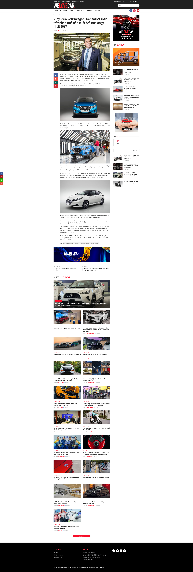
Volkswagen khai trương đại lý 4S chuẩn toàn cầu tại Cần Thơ (95, 355)
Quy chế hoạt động (66, 1)
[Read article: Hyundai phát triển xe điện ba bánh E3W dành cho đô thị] (126, 57)
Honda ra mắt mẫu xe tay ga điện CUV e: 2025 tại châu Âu (131, 182)
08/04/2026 (67, 431)
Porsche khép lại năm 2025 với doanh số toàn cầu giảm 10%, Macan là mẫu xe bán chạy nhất (66, 552)
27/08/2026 (117, 64)
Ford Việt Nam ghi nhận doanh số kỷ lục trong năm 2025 (95, 552)
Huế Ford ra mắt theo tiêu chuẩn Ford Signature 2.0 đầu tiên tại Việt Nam (67, 502)
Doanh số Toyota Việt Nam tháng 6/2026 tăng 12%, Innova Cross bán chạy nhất (66, 379)
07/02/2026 (68, 505)
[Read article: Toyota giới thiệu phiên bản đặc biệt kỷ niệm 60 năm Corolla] (118, 89)
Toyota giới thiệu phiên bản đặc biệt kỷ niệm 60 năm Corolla (131, 88)
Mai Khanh (60, 407)
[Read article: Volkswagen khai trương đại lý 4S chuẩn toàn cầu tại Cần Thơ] (96, 343)
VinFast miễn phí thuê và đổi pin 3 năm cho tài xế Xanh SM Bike (96, 429)
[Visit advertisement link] (82, 254)
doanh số (77, 243)
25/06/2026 (97, 382)
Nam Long (61, 305)
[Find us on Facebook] (130, 10)
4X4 (59, 30)
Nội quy (60, 1)
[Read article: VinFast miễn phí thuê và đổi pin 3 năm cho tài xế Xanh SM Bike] (96, 417)
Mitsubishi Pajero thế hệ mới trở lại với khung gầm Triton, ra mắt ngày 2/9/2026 (131, 105)
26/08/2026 (126, 74)
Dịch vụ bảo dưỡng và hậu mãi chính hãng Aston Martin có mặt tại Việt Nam (67, 355)
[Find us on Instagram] (134, 10)
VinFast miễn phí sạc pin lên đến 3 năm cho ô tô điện (96, 478)
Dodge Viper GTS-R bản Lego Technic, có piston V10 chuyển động (131, 79)
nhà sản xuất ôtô (85, 243)
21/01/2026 (97, 554)
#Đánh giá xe (80, 10)
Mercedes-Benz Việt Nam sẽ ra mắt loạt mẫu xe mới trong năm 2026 (96, 502)
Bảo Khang (60, 358)
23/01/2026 (95, 530)
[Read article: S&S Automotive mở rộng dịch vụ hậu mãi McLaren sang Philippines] (67, 392)
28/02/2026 (67, 481)
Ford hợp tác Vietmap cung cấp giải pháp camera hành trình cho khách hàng (67, 453)
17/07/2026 (97, 333)
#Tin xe (65, 10)
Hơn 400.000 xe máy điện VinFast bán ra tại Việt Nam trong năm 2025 (66, 527)
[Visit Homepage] (64, 5)
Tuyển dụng (82, 1)
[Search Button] (137, 5)
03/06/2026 (66, 407)
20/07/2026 (67, 330)
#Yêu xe (72, 10)
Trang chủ (58, 10)
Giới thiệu (55, 1)
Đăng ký (137, 1)
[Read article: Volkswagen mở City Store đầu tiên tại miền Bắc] (67, 317)
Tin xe (60, 14)
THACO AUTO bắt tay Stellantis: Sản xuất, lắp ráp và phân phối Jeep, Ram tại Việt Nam (96, 404)
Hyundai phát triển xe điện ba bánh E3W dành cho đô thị (125, 62)
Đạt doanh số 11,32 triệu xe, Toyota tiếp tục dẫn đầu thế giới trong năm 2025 (66, 478)
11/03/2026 (68, 456)
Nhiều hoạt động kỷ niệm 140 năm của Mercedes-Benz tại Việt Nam (96, 379)
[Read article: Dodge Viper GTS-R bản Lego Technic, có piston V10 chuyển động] (118, 80)
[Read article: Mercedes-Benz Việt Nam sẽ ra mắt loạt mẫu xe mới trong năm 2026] (96, 491)
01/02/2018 (65, 30)
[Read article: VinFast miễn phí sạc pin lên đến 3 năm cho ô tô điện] (96, 466)
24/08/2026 (126, 109)
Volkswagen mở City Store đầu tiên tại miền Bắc (67, 328)
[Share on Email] (56, 79)
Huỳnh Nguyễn (90, 333)
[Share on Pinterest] (56, 86)
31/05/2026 (96, 407)
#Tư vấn (97, 10)
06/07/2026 (96, 358)
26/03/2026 (96, 431)
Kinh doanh (64, 14)
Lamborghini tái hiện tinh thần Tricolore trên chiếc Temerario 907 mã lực (131, 97)
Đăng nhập (131, 1)
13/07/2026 (67, 358)
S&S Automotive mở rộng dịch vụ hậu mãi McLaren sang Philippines (65, 404)
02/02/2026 (97, 505)
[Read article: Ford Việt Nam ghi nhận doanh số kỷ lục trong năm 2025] (96, 540)
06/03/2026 (96, 456)
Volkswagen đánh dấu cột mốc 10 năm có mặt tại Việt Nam (96, 527)
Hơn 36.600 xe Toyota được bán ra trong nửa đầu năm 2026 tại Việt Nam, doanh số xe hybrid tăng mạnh (96, 329)
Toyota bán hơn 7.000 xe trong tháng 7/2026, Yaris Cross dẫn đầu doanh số (81, 303)
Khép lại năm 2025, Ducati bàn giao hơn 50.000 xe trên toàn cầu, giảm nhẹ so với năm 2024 (96, 453)
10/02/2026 (95, 481)
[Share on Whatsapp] (56, 82)
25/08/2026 (126, 92)
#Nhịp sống (90, 10)
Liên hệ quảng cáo (75, 1)
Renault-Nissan (94, 243)
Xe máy (85, 450)
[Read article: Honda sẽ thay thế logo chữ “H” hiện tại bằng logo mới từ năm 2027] (96, 565)
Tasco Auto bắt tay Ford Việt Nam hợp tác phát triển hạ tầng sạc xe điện (66, 429)
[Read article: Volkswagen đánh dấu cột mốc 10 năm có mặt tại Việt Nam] (96, 515)
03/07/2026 (67, 382)
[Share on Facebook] (56, 75)
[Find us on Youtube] (138, 10)
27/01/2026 (66, 530)
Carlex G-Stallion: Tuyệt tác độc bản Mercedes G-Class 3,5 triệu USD (131, 71)
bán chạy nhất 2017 (68, 243)
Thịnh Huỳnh (61, 330)
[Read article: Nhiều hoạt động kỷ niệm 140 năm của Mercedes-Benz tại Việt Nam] (96, 368)
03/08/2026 (67, 305)
